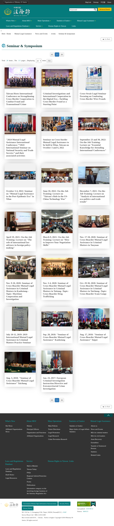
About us (94, 426)
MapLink (88, 2)
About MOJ (26, 21)
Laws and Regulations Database (17, 26)
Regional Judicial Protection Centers (36, 477)
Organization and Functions (36, 432)
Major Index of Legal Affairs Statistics (79, 430)
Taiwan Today (32, 469)
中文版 (103, 2)
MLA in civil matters (98, 436)
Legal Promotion (54, 432)
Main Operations (43, 21)
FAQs (29, 472)
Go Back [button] (107, 39)
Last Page (62, 54)
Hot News (9, 426)
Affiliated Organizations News (14, 430)
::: (1, 2)
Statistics (94, 452)
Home (109, 2)
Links (74, 26)
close (108, 415)
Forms (29, 482)
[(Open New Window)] (84, 504)
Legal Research (53, 436)
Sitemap (95, 2)
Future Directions (54, 429)
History (29, 426)
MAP (64, 512)
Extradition (95, 442)
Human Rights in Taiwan (57, 26)
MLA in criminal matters (99, 432)
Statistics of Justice (63, 21)
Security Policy (64, 503)
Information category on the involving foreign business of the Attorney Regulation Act (37, 491)
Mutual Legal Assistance (85, 21)
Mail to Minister (32, 466)
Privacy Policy (27, 508)
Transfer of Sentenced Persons (98, 447)
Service (38, 26)
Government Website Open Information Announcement (39, 503)
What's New (10, 21)
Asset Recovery (96, 439)
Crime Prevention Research (57, 439)
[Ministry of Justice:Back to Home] (16, 11)
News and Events (41, 34)
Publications (31, 485)
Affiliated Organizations (35, 436)
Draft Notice (10, 475)
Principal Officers (33, 429)
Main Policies (53, 426)
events (53, 34)
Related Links (95, 455)
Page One (52, 54)
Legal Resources (11, 478)
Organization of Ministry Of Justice (16, 2)
